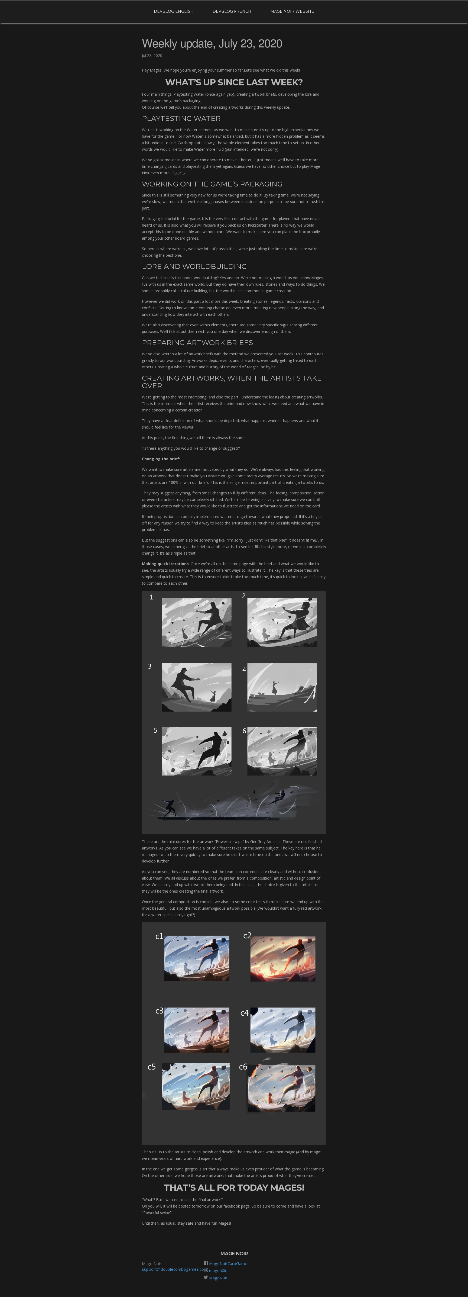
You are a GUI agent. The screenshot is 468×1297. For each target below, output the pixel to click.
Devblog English (174, 11)
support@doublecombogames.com (174, 1269)
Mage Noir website (292, 11)
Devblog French (232, 11)
